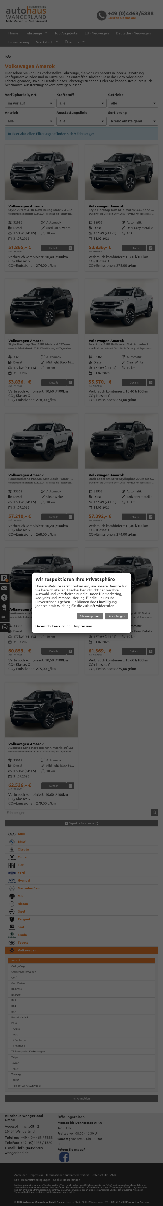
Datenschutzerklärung (53, 626)
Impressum (83, 626)
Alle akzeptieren (90, 616)
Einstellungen (116, 616)
